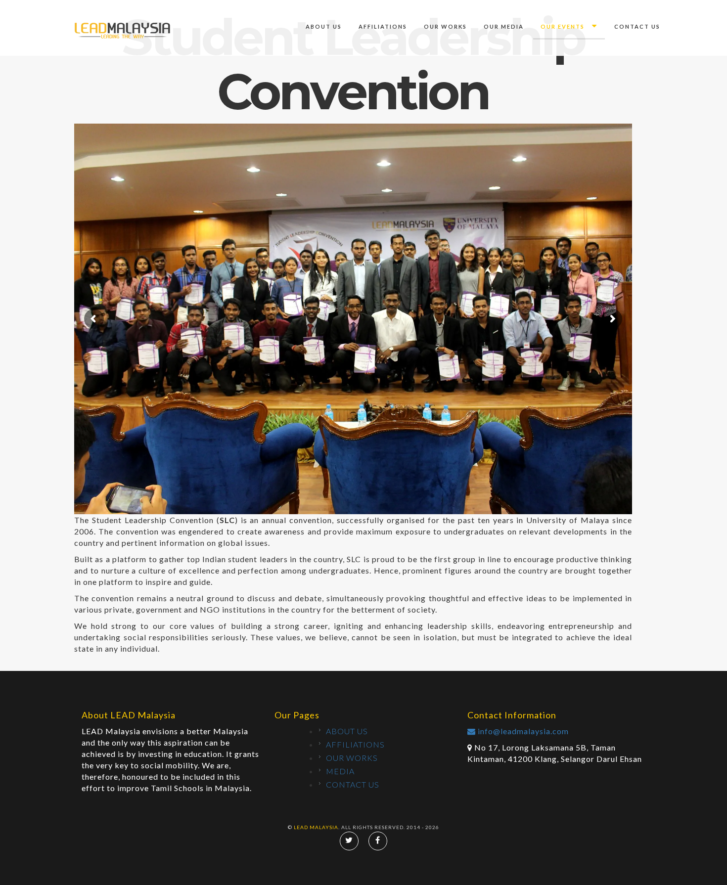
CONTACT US (637, 26)
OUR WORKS (445, 26)
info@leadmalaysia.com (522, 731)
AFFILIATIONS (383, 26)
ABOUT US (324, 26)
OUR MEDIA (504, 26)
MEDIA (340, 771)
